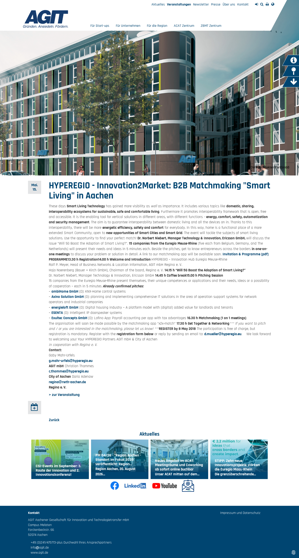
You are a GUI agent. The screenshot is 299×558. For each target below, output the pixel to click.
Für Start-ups (99, 25)
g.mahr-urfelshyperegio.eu (71, 360)
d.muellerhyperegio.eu (222, 334)
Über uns (229, 4)
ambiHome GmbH (65, 291)
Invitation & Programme (241, 254)
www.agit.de (38, 552)
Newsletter (201, 4)
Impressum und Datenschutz (240, 513)
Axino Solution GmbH (68, 296)
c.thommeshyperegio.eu (69, 371)
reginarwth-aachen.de (67, 382)
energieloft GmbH (64, 307)
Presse (215, 4)
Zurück (54, 420)
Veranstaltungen (179, 4)
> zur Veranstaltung (64, 394)
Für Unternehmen (128, 25)
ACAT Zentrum (184, 25)
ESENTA (57, 312)
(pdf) (264, 254)
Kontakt (243, 4)
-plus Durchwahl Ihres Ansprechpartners (84, 542)
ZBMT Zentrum (211, 25)
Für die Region (157, 25)
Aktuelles (158, 4)
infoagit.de (38, 547)
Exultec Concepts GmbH (69, 318)
